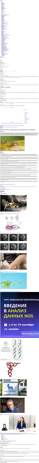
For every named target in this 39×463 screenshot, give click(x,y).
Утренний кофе (3, 52)
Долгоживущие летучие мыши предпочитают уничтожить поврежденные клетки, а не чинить (10, 213)
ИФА (2, 24)
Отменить (6, 462)
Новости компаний (3, 8)
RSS (1, 436)
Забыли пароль (1, 62)
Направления (2, 36)
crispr (2, 13)
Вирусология (2, 19)
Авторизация (12, 125)
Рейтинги (2, 45)
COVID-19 (2, 12)
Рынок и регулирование (3, 47)
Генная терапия (3, 21)
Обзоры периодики (27, 119)
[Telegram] (2, 191)
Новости (2, 123)
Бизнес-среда (2, 7)
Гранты (2, 10)
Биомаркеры (2, 17)
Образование (2, 40)
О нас (22, 123)
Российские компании (3, 46)
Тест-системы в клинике (4, 51)
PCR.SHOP (2, 4)
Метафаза (2, 33)
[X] (3, 191)
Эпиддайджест (3, 3)
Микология (2, 34)
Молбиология (2, 35)
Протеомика (2, 44)
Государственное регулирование (4, 22)
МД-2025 (2, 30)
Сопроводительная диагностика (4, 50)
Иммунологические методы (4, 26)
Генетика (2, 20)
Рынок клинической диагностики (4, 48)
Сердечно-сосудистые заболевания (5, 49)
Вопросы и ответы (3, 6)
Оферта (2, 438)
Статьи (2, 2)
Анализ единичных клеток (4, 15)
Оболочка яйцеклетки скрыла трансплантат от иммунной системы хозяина (8, 252)
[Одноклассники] (1, 191)
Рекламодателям (16, 123)
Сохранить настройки (2, 462)
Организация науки (3, 41)
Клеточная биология (3, 28)
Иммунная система (3, 25)
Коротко (2, 9)
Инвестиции (2, 27)
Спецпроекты (26, 123)
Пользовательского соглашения (8, 76)
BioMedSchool (20, 123)
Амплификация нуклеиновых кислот (5, 14)
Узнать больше (14, 440)
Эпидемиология (3, 55)
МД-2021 (2, 29)
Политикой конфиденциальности (35, 76)
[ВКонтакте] (0, 191)
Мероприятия (2, 32)
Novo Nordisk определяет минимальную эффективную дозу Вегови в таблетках (8, 397)
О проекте (2, 435)
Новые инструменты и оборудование (5, 38)
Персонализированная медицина (4, 43)
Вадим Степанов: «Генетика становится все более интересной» (6, 414)
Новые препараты (3, 39)
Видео (2, 5)
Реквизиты (2, 439)
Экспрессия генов (3, 54)
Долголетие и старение (3, 23)
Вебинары (2, 18)
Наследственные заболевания (4, 37)
